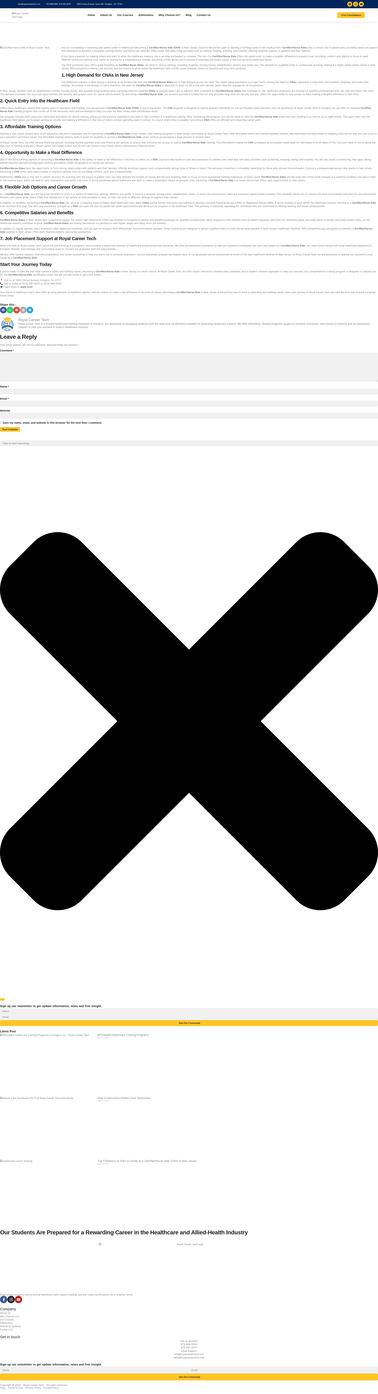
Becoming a (158, 47)
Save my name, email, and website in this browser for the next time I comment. (52, 422)
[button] (3, 310)
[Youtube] (361, 4)
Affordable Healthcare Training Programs (123, 1034)
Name (4, 386)
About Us (106, 15)
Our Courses (125, 15)
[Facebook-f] (3, 1299)
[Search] (2, 999)
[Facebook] (349, 4)
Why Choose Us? (169, 15)
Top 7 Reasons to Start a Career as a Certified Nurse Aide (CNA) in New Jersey (147, 1160)
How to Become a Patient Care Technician (123, 1098)
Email (4, 398)
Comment (7, 350)
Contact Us (204, 15)
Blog (189, 15)
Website (5, 410)
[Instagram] (355, 4)
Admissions (145, 15)
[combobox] (189, 443)
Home (91, 15)
